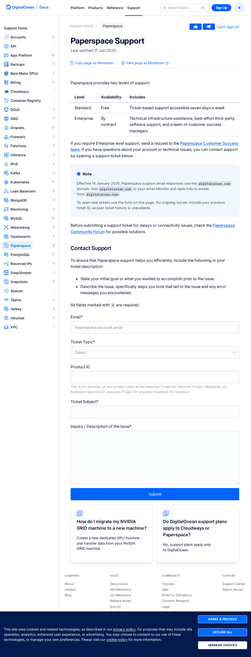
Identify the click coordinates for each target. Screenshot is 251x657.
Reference (115, 8)
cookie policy (116, 639)
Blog (68, 595)
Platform (77, 8)
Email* (77, 316)
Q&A (165, 589)
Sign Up (221, 8)
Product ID (149, 379)
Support (133, 8)
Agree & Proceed (222, 619)
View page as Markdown (145, 63)
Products (95, 8)
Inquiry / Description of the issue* (101, 426)
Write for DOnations (177, 595)
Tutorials (168, 584)
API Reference (120, 589)
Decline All (222, 632)
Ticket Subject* (85, 401)
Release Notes (120, 601)
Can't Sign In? (228, 27)
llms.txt (115, 607)
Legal (166, 607)
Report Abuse (232, 589)
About (69, 584)
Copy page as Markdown (94, 63)
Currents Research (175, 601)
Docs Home (118, 584)
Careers (70, 589)
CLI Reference (120, 595)
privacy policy (124, 629)
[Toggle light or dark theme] (239, 8)
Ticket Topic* (83, 341)
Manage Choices (222, 645)
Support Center (233, 584)
